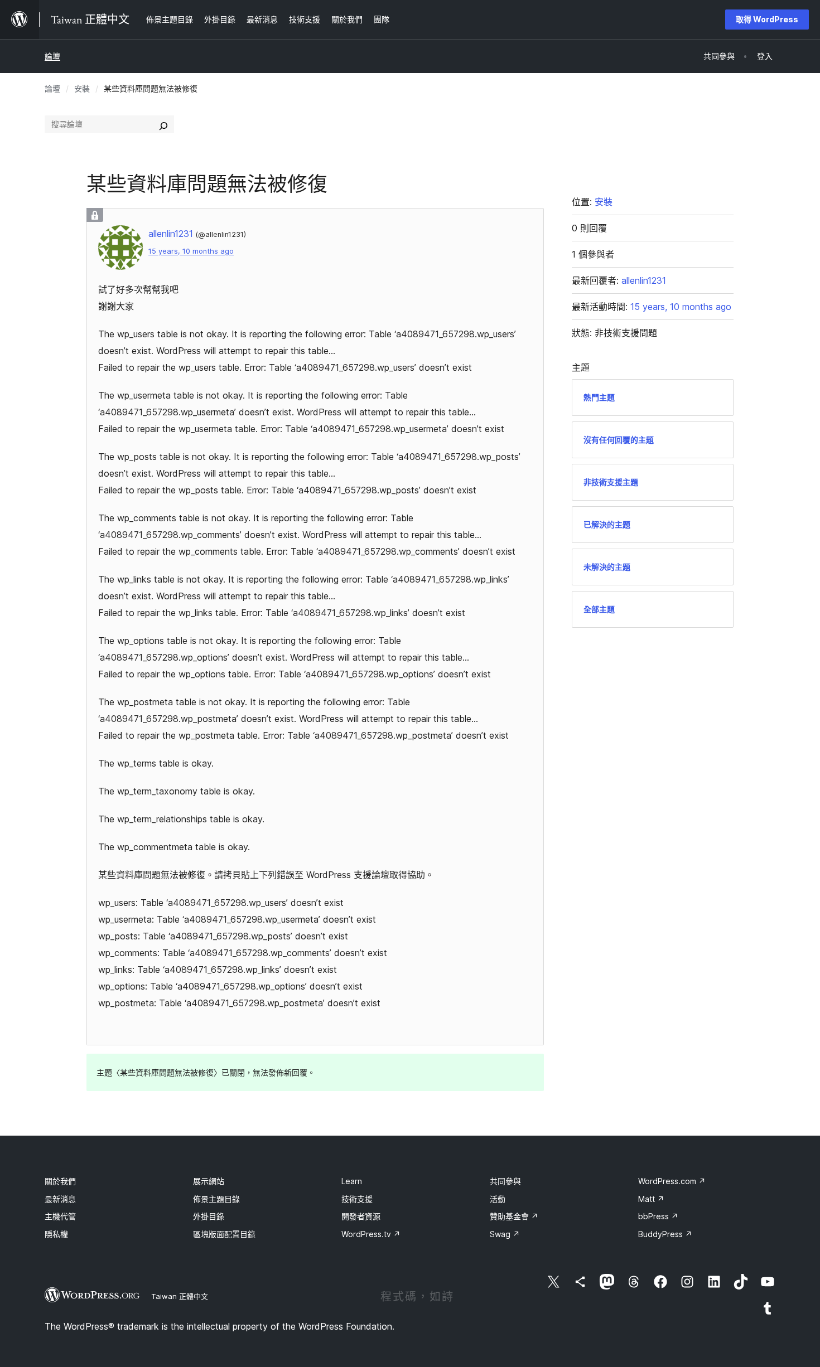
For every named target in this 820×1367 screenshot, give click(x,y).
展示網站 (208, 1181)
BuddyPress (665, 1234)
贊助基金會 (514, 1216)
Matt (651, 1199)
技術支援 (357, 1199)
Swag (505, 1234)
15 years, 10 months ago (191, 251)
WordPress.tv (371, 1234)
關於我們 (60, 1181)
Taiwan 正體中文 (179, 1296)
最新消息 (60, 1199)
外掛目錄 (208, 1216)
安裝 (82, 88)
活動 (497, 1199)
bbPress (658, 1216)
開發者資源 (360, 1216)
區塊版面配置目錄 (224, 1234)
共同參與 (505, 1181)
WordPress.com (672, 1181)
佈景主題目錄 (216, 1199)
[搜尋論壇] (163, 124)
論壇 (52, 56)
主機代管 (60, 1216)
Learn (351, 1181)
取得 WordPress (767, 19)
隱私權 (56, 1234)
